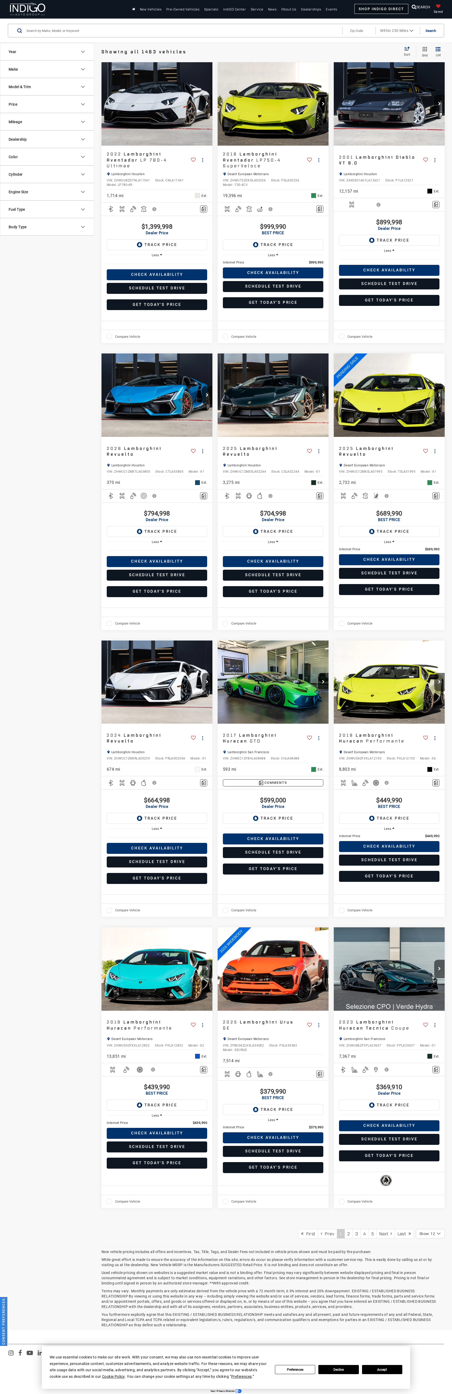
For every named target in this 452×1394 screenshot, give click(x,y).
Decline (339, 1369)
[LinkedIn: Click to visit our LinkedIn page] (40, 1353)
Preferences (295, 1369)
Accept (382, 1369)
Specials (211, 9)
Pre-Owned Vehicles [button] (183, 9)
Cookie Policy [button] (113, 1376)
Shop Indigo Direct (381, 9)
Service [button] (257, 9)
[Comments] (203, 209)
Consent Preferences (3, 1321)
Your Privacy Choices (223, 1391)
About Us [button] (288, 9)
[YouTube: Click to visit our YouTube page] (30, 1353)
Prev (328, 1233)
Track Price (160, 244)
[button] (207, 104)
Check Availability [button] (157, 274)
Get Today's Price (157, 304)
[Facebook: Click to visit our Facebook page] (20, 1353)
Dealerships (311, 9)
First (309, 1233)
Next (385, 1233)
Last (403, 1233)
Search (431, 30)
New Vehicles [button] (151, 9)
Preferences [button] (241, 1376)
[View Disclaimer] (154, 209)
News (272, 9)
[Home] (134, 9)
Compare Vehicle (127, 336)
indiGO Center (234, 9)
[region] (157, 264)
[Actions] (202, 159)
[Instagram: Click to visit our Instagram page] (11, 1353)
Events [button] (331, 9)
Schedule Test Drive (157, 288)
